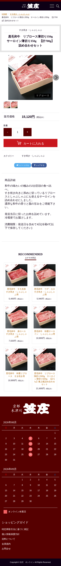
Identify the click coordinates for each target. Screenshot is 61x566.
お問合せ (6, 548)
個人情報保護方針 (11, 534)
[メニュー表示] (52, 5)
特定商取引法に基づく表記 (15, 529)
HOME (4, 14)
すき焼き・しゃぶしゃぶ (19, 14)
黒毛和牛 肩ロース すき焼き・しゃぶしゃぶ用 (17, 334)
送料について (8, 539)
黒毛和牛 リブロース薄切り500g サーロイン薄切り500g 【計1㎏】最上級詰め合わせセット (44, 378)
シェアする (40, 165)
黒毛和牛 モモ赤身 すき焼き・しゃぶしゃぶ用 (17, 292)
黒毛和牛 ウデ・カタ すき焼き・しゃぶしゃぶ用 (45, 292)
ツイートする (23, 165)
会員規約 (6, 544)
